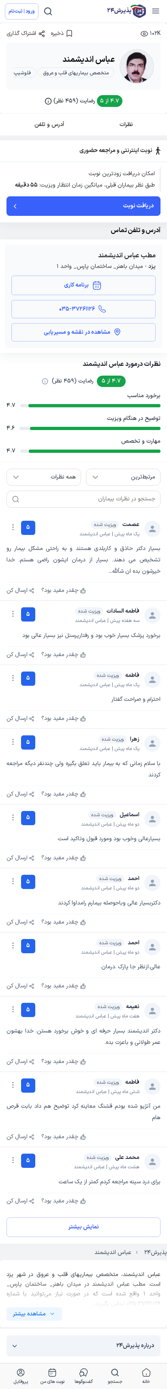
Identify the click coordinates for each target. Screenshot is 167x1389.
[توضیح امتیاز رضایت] (45, 381)
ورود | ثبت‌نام (22, 11)
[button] (83, 101)
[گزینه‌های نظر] (12, 527)
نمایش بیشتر (83, 1227)
